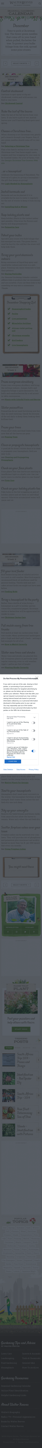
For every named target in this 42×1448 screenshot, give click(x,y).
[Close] (38, 679)
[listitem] (21, 717)
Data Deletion (8, 769)
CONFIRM (13, 761)
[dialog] (21, 724)
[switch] (33, 723)
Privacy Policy (34, 769)
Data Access (21, 769)
